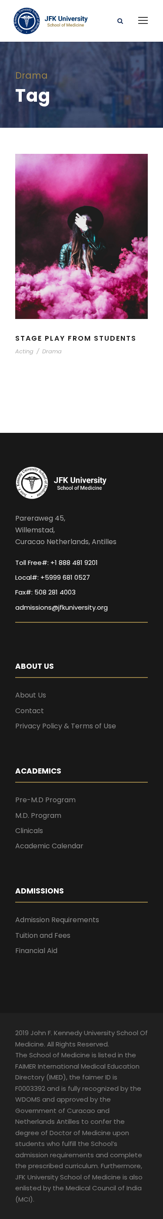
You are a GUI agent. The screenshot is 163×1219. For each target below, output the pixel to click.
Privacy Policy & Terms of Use (65, 726)
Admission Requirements (57, 920)
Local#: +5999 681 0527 (52, 577)
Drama (52, 351)
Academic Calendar (49, 846)
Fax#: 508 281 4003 (45, 592)
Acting (24, 351)
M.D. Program (38, 815)
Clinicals (29, 831)
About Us (30, 695)
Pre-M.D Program (45, 800)
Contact (29, 711)
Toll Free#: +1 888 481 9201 (56, 562)
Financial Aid (36, 951)
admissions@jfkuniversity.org (61, 607)
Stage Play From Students (75, 338)
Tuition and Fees (42, 935)
